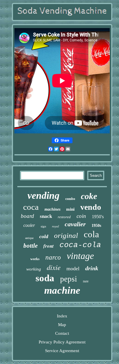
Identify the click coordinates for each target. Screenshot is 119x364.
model (72, 268)
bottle (30, 245)
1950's (98, 216)
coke (89, 196)
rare (86, 281)
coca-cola (80, 245)
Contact (62, 333)
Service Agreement (62, 350)
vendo (90, 207)
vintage (80, 256)
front (48, 245)
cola (91, 234)
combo (70, 199)
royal (55, 226)
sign (43, 226)
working (33, 269)
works (35, 259)
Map (62, 324)
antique (29, 238)
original (66, 235)
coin (81, 216)
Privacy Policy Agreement (62, 342)
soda (45, 278)
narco (53, 257)
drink (91, 268)
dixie (54, 267)
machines (52, 209)
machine (62, 290)
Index (62, 316)
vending (43, 195)
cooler (29, 225)
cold (43, 236)
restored (64, 217)
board (27, 216)
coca (31, 207)
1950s (96, 225)
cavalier (75, 224)
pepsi (68, 279)
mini (70, 209)
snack (46, 216)
